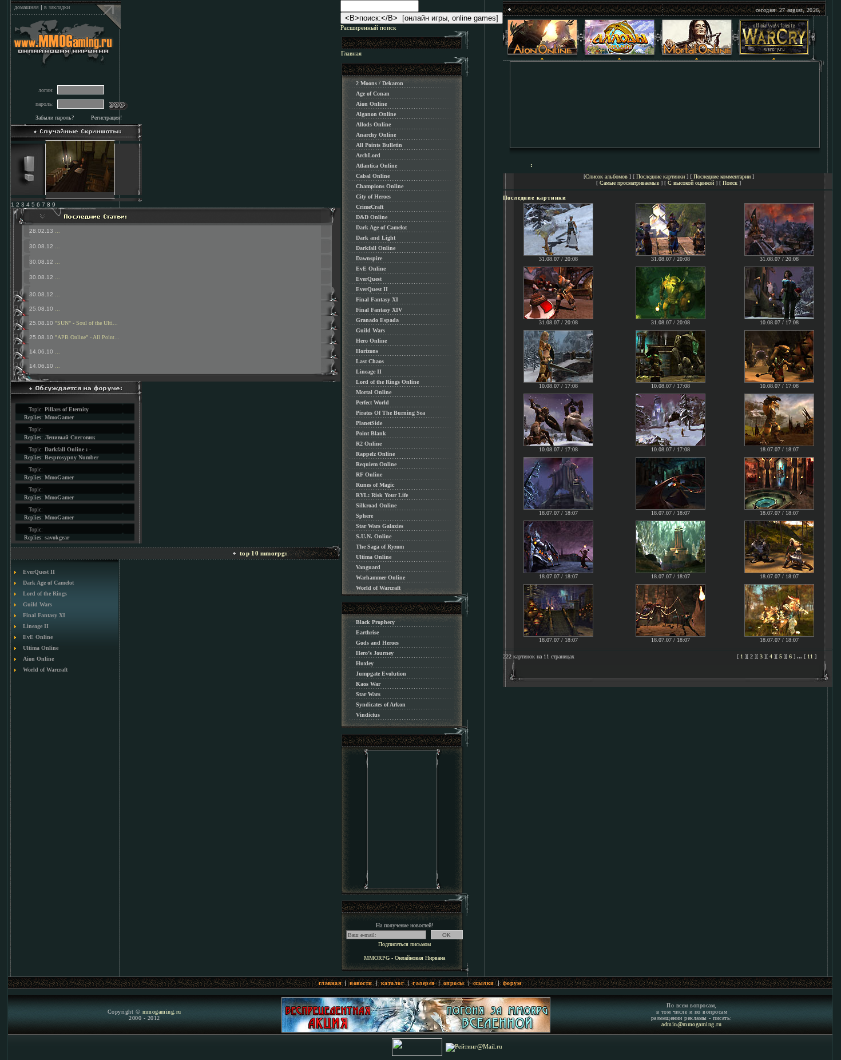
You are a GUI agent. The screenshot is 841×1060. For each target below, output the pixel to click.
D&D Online (371, 217)
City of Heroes (373, 196)
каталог (392, 983)
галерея (423, 983)
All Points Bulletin (379, 145)
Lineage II (36, 626)
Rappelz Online (375, 454)
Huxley (365, 663)
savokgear (57, 537)
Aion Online (38, 659)
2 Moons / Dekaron (379, 83)
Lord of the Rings (45, 593)
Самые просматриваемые (629, 183)
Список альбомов (606, 176)
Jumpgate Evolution (381, 673)
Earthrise (367, 632)
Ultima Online (40, 648)
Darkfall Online (375, 248)
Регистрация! (106, 117)
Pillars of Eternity (67, 409)
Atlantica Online (376, 165)
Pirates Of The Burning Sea (390, 413)
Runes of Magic (375, 485)
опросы (454, 983)
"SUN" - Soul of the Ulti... (86, 323)
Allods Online (373, 124)
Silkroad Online (376, 505)
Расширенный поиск (368, 27)
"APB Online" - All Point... (87, 337)
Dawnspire (369, 258)
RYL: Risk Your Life (382, 495)
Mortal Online (373, 392)
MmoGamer (59, 417)
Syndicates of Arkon (381, 704)
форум (512, 983)
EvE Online (38, 637)
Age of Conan (373, 93)
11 (810, 656)
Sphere (364, 516)
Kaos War (368, 684)
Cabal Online (373, 176)
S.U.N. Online (373, 536)
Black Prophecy (375, 622)
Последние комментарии (722, 176)
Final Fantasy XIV (379, 310)
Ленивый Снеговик (70, 437)
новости (361, 983)
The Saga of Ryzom (380, 546)
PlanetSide (369, 423)
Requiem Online (376, 464)
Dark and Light (375, 238)
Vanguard (368, 567)
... (57, 231)
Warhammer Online (380, 577)
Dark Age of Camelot (48, 582)
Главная (351, 53)
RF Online (369, 474)
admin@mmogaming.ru (691, 1024)
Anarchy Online (376, 135)
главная (330, 983)
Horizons (367, 351)
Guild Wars (37, 604)
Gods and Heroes (377, 643)
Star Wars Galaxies (379, 526)
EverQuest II (39, 572)
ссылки (483, 983)
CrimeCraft (369, 207)
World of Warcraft (45, 669)
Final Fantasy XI (44, 615)
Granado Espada (377, 320)
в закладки (57, 7)
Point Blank (371, 433)
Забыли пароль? (54, 117)
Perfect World (372, 402)
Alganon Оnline (376, 114)
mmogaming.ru (161, 1012)
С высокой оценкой (691, 183)
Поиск (730, 183)
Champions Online (379, 186)
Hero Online (371, 341)
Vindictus (368, 715)
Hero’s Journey (375, 653)
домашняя (26, 7)
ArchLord (368, 155)
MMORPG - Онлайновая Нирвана (404, 958)
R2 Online (369, 443)
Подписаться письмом (404, 944)
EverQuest (369, 279)
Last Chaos (370, 361)
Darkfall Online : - (68, 449)
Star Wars (368, 694)
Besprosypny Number (71, 457)
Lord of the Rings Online (387, 382)
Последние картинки (660, 176)
